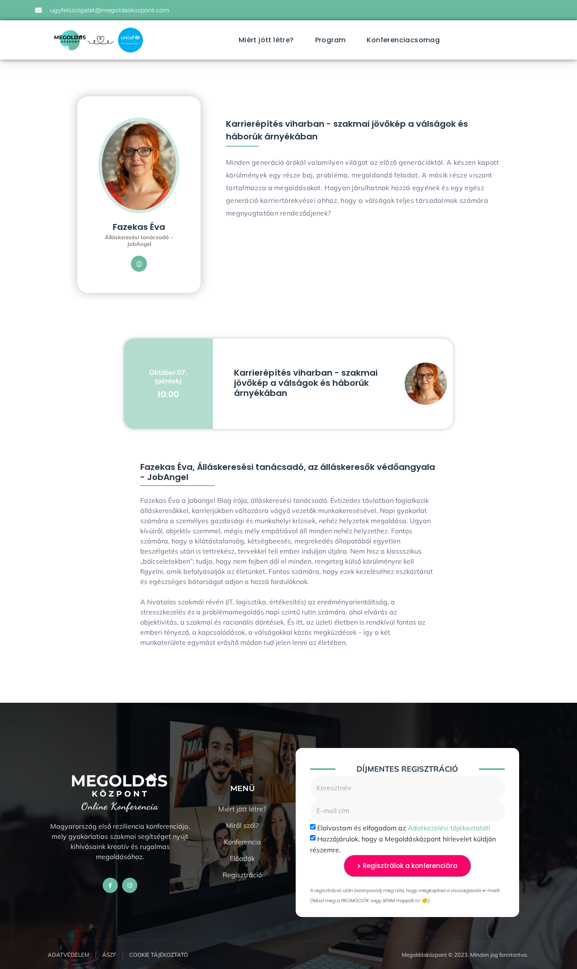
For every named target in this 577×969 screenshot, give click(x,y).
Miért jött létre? (266, 40)
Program (330, 40)
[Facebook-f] (110, 885)
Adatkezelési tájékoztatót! (449, 828)
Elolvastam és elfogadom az (403, 828)
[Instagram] (129, 885)
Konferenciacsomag (403, 40)
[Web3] (139, 264)
